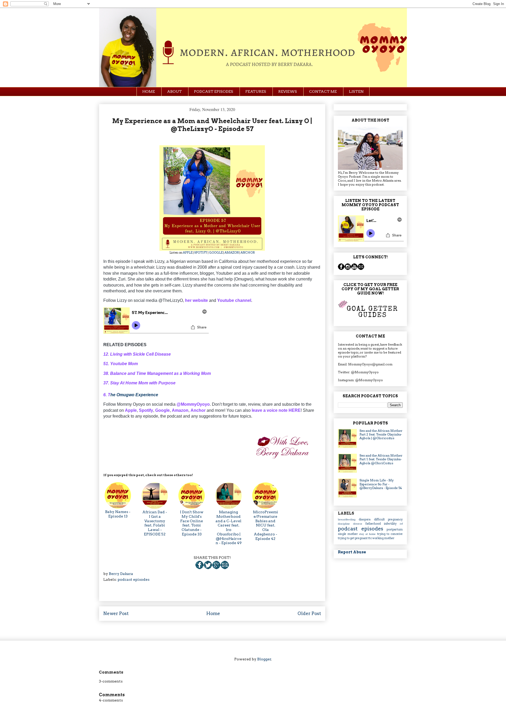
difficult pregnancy (388, 519)
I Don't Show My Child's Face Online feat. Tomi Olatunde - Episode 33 (191, 523)
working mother (383, 538)
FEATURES (255, 91)
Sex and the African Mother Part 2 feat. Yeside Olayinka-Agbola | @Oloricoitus (380, 434)
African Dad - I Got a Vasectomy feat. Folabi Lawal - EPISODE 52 (154, 523)
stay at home (368, 534)
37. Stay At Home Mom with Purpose (139, 383)
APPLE (187, 252)
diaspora (366, 519)
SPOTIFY (200, 252)
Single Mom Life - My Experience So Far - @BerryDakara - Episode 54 (380, 484)
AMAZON (232, 252)
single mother (348, 534)
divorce (359, 523)
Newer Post (116, 613)
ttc (370, 538)
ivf (401, 523)
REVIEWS (287, 91)
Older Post (309, 613)
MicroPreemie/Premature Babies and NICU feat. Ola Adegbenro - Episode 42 (265, 525)
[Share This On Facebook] (199, 568)
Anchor (198, 410)
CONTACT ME (323, 91)
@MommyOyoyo (193, 404)
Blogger (264, 659)
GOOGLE (216, 252)
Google (162, 410)
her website (196, 300)
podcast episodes (133, 579)
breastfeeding (348, 519)
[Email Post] (225, 568)
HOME (148, 91)
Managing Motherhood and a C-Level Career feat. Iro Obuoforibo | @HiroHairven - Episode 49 (229, 527)
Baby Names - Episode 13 (117, 514)
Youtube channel (234, 300)
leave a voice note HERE (276, 410)
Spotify (146, 410)
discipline (345, 523)
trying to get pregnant (353, 538)
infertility (392, 523)
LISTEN (356, 91)
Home (213, 613)
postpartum (395, 529)
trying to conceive (390, 534)
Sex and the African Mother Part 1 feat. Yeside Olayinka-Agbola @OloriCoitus (380, 459)
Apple (131, 410)
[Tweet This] (208, 568)
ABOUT (174, 91)
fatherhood (375, 523)
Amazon (180, 410)
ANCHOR (248, 252)
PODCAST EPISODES (213, 91)
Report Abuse (352, 552)
